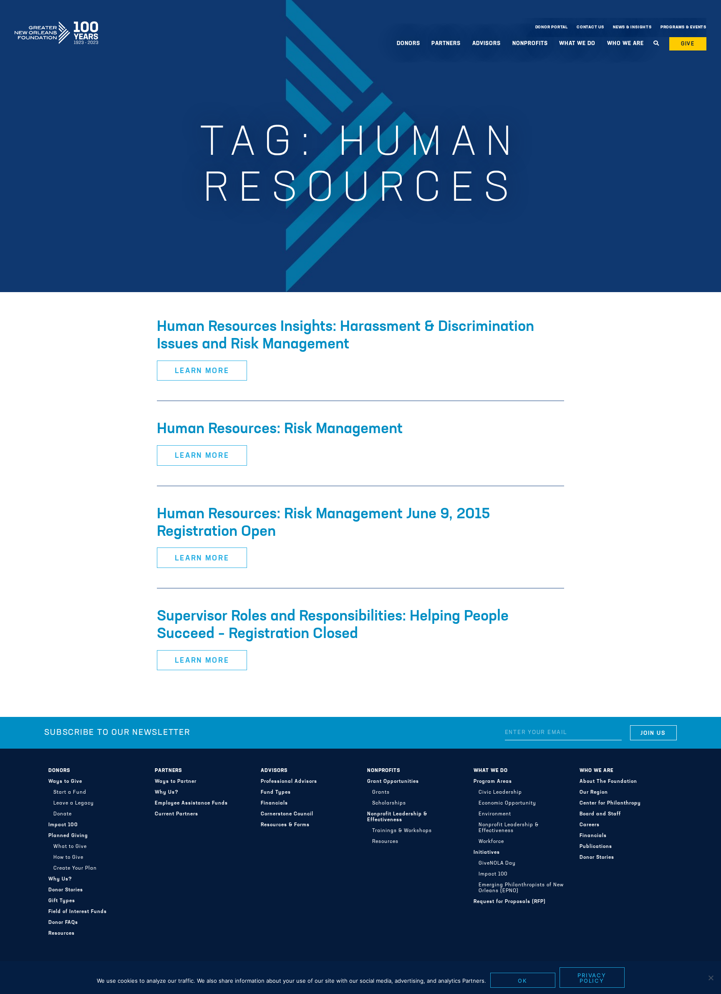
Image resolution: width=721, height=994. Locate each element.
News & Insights (632, 27)
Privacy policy (592, 978)
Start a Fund (69, 792)
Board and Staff (600, 814)
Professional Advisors (289, 781)
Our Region (594, 792)
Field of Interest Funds (77, 911)
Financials (274, 803)
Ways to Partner (176, 781)
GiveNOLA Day (497, 863)
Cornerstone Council (287, 814)
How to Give (68, 857)
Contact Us (590, 27)
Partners (168, 770)
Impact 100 (63, 824)
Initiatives (487, 852)
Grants (381, 792)
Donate (62, 814)
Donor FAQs (63, 922)
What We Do (491, 770)
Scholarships (389, 803)
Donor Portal (551, 27)
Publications (596, 846)
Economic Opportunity (507, 803)
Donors (59, 770)
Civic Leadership (500, 792)
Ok (522, 980)
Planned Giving (68, 835)
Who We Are (596, 770)
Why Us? (60, 879)
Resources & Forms (285, 824)
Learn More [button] (202, 371)
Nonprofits (383, 770)
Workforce (491, 841)
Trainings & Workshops (402, 830)
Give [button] (688, 44)
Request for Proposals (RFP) (510, 901)
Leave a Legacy (73, 803)
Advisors (274, 770)
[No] (710, 978)
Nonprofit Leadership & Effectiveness (397, 817)
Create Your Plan (75, 868)
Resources (61, 933)
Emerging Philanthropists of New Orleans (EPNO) (521, 888)
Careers (590, 824)
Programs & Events (683, 27)
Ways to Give (65, 781)
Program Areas (493, 781)
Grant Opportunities (393, 781)
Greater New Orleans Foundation (56, 25)
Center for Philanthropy (610, 803)
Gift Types (61, 900)
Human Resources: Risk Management (280, 429)
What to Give (70, 846)
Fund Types (276, 792)
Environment (495, 814)
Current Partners (176, 814)
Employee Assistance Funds (191, 803)
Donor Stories (65, 890)
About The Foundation (608, 781)
